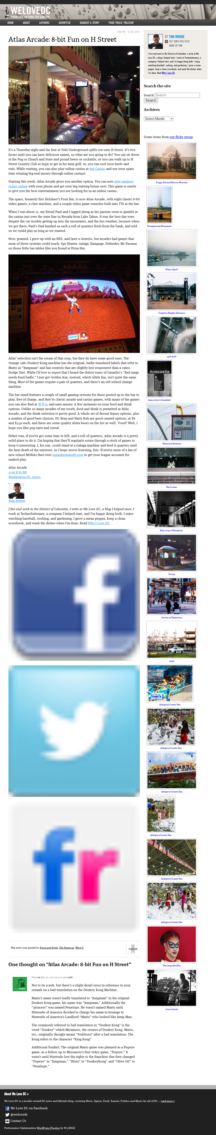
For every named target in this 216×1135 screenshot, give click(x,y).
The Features (66, 948)
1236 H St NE (17, 472)
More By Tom (175, 45)
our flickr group (181, 137)
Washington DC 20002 (24, 477)
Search (149, 95)
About (26, 23)
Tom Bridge (16, 501)
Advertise (64, 23)
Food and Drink (49, 948)
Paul (34, 977)
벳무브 (43, 404)
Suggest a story (89, 23)
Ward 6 (79, 948)
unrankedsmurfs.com (67, 455)
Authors (44, 23)
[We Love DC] (110, 13)
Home (10, 23)
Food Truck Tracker (121, 23)
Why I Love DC (98, 523)
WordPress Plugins (48, 1128)
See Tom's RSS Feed (179, 41)
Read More (167, 1101)
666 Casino (97, 169)
